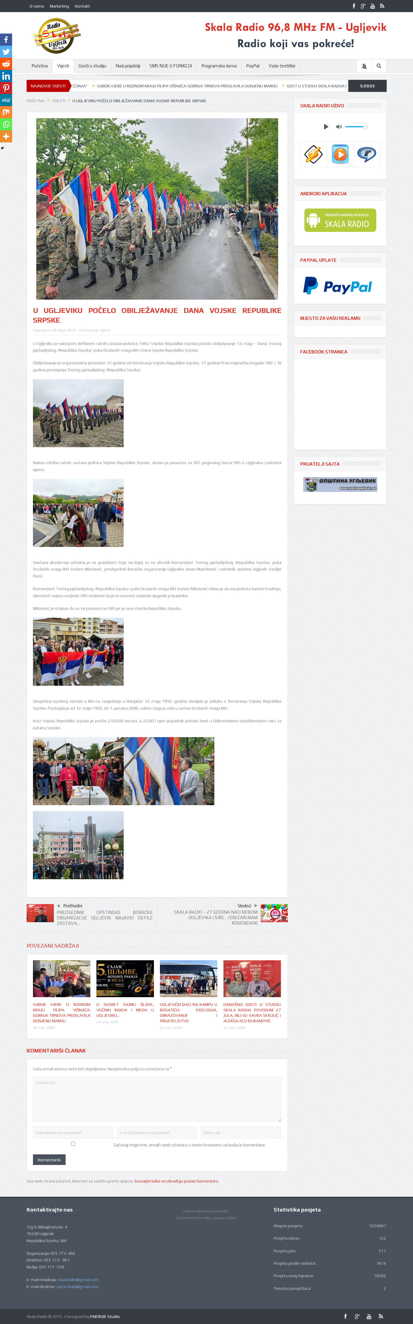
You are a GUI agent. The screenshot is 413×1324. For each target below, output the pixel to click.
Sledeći (244, 905)
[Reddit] (6, 64)
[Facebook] (6, 40)
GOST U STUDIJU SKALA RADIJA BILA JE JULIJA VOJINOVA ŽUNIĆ (294, 85)
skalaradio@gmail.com (78, 1279)
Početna (39, 65)
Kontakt (82, 6)
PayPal (252, 65)
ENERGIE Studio (105, 1316)
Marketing (59, 6)
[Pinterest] (6, 88)
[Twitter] (6, 52)
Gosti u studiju (92, 65)
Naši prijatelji (127, 65)
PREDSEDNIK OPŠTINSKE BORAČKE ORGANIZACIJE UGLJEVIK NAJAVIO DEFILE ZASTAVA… (105, 918)
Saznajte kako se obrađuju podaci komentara (176, 1181)
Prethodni (72, 905)
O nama (37, 6)
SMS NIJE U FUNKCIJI (171, 65)
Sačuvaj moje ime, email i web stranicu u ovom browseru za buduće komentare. (189, 1144)
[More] (6, 136)
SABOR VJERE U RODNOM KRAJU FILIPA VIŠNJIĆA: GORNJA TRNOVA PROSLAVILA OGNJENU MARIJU (136, 85)
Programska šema (219, 65)
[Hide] (2, 148)
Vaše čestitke (282, 65)
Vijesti (63, 65)
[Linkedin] (6, 76)
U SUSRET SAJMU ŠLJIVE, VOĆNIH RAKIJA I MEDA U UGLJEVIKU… (125, 1010)
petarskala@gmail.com (78, 1286)
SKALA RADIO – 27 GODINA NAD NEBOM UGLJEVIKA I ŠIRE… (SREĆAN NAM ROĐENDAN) (216, 917)
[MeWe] (6, 100)
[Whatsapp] (6, 124)
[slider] (356, 127)
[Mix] (6, 112)
